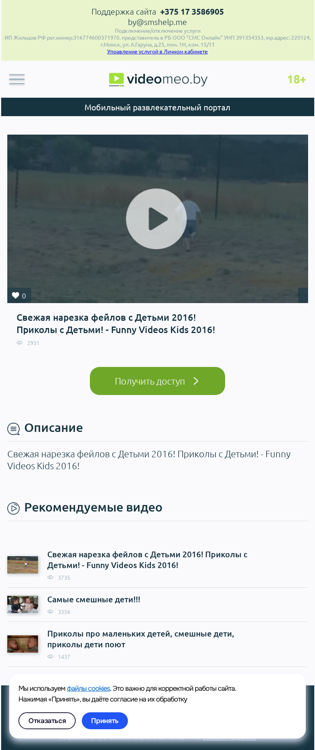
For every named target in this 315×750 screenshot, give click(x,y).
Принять (104, 721)
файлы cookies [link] (88, 688)
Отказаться (47, 721)
